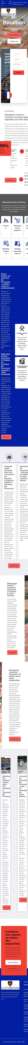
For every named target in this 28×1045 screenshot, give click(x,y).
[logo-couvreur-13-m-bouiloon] (8, 11)
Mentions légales (21, 1041)
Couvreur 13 (6, 227)
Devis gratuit (6, 437)
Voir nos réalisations (14, 35)
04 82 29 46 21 (3, 3)
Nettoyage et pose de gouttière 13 (17, 228)
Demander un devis (13, 968)
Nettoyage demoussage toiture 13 (17, 251)
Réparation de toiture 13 (6, 251)
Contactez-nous (14, 41)
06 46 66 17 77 (11, 3)
